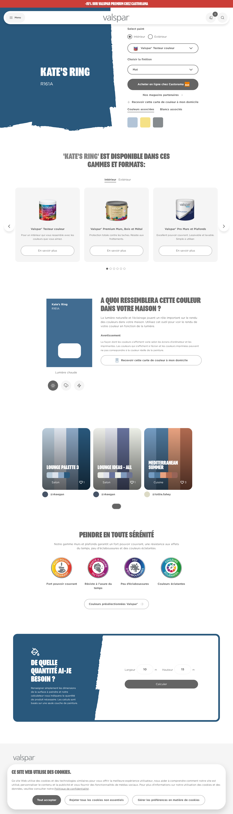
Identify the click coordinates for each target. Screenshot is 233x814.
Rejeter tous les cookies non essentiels (96, 800)
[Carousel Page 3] (114, 269)
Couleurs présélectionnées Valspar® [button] (113, 604)
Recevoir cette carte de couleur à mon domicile (165, 102)
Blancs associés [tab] (171, 109)
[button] (15, 18)
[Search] (222, 18)
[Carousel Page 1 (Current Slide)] (107, 269)
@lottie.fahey (161, 494)
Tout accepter (46, 800)
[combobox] (162, 48)
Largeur (130, 669)
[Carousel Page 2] (111, 269)
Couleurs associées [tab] (140, 109)
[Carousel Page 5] (121, 269)
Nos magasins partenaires (161, 95)
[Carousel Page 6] (124, 269)
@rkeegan (57, 494)
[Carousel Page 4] (117, 269)
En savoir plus (47, 250)
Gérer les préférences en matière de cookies (169, 800)
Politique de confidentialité (71, 788)
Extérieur (125, 179)
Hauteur (167, 669)
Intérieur (110, 179)
